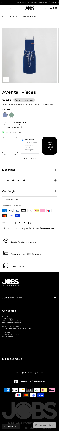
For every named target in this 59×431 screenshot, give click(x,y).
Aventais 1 (15, 16)
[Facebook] (15, 223)
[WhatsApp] (25, 223)
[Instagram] (37, 382)
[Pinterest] (20, 223)
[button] (29, 170)
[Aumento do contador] (15, 145)
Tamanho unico (11, 127)
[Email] (29, 223)
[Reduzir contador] (4, 145)
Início (4, 16)
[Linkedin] (20, 382)
